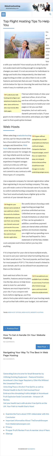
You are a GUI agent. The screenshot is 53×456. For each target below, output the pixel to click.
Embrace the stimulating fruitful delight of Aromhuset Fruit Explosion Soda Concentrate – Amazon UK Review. (25, 396)
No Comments (8, 342)
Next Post (42, 347)
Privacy (9, 427)
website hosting (24, 135)
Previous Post (12, 328)
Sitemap (9, 433)
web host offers (14, 312)
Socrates (31, 449)
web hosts (26, 312)
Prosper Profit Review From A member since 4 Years (28, 430)
